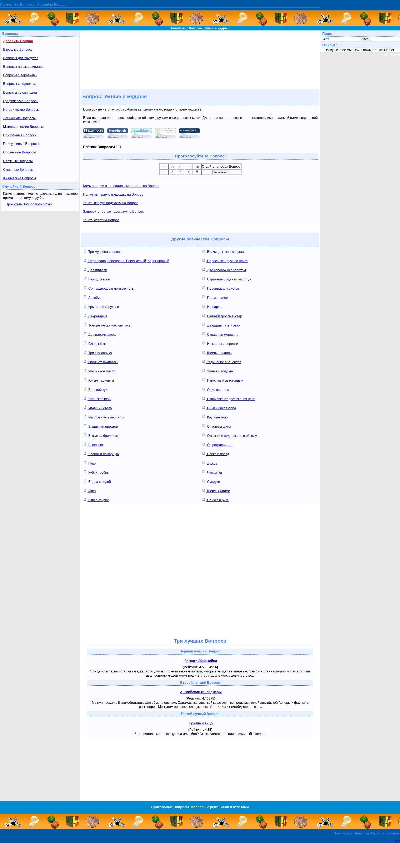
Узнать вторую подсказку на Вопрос (110, 203)
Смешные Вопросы (18, 169)
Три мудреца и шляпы (105, 252)
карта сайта (391, 54)
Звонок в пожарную (103, 454)
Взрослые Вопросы (18, 49)
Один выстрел (217, 390)
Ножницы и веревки (222, 343)
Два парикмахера (102, 334)
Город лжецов (99, 279)
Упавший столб (100, 408)
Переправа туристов (222, 288)
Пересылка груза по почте (227, 261)
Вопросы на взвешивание (23, 66)
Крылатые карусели (103, 307)
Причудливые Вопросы (21, 144)
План (92, 463)
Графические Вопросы (20, 101)
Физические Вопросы (19, 178)
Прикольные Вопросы (20, 135)
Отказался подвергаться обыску (231, 435)
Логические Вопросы (19, 118)
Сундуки (213, 482)
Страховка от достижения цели (230, 399)
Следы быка (98, 343)
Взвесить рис (98, 500)
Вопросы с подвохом (19, 83)
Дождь (211, 463)
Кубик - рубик (98, 472)
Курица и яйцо (201, 723)
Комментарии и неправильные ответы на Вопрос (121, 186)
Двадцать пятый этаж (223, 325)
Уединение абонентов (223, 362)
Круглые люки (217, 417)
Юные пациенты (101, 380)
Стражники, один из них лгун (228, 279)
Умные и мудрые (219, 371)
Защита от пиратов (103, 426)
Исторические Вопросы (21, 109)
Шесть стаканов (219, 353)
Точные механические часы (109, 325)
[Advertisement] (200, 59)
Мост (92, 491)
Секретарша (98, 316)
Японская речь (99, 399)
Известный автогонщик (224, 380)
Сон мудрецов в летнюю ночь (111, 288)
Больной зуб (98, 390)
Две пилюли (97, 270)
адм (397, 841)
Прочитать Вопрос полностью (29, 204)
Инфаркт (213, 307)
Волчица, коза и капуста (225, 252)
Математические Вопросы (23, 126)
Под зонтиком (217, 297)
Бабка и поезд (217, 454)
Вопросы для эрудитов (20, 58)
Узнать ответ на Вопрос (101, 220)
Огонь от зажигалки (103, 362)
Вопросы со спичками (20, 92)
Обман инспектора (221, 408)
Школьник (96, 445)
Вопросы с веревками (20, 75)
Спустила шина (218, 426)
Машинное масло (101, 371)
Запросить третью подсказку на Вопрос (113, 211)
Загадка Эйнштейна (201, 661)
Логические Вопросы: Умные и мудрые (200, 28)
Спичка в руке (217, 500)
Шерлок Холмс (218, 491)
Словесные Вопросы (19, 152)
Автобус (94, 297)
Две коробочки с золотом (226, 270)
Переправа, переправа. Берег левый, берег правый (128, 261)
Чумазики (214, 472)
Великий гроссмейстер (224, 316)
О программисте (219, 445)
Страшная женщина (222, 334)
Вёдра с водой (99, 482)
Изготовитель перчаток (106, 417)
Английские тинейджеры (201, 692)
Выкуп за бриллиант (104, 435)
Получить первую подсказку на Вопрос (113, 194)
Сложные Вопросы (18, 161)
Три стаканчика (100, 353)
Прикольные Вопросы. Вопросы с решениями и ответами (200, 807)
